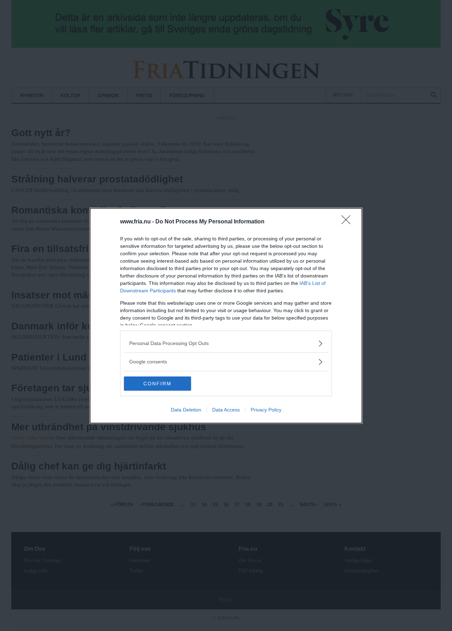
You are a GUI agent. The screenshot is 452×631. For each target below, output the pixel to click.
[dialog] (226, 315)
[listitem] (226, 343)
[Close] (348, 222)
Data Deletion (186, 410)
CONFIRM (157, 383)
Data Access (226, 410)
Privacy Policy (266, 410)
